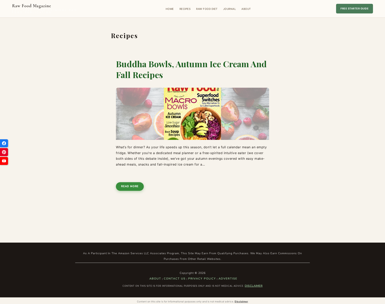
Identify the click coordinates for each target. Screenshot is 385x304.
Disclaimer (254, 286)
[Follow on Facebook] (4, 143)
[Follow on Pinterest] (4, 152)
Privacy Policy (202, 279)
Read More (130, 186)
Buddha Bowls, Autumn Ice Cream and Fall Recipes (191, 69)
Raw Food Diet (207, 8)
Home (170, 8)
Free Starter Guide (354, 8)
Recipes (185, 8)
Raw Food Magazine (45, 9)
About (246, 8)
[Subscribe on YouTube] (4, 161)
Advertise (228, 279)
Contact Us (175, 279)
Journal (229, 8)
